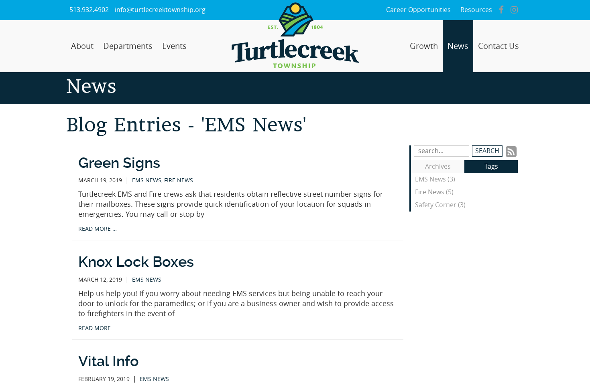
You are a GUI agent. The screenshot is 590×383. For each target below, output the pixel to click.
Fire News (178, 180)
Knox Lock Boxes (136, 262)
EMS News (146, 180)
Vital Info (108, 361)
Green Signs (119, 163)
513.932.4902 (89, 10)
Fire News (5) (434, 192)
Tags (491, 166)
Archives (438, 166)
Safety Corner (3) (440, 205)
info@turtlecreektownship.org (160, 10)
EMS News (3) (435, 179)
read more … (97, 229)
